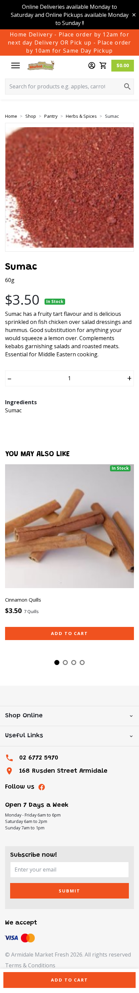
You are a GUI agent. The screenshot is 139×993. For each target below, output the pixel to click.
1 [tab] (56, 662)
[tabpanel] (69, 558)
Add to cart (69, 633)
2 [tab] (65, 662)
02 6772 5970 (38, 758)
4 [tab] (82, 662)
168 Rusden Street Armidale (63, 771)
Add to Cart (69, 980)
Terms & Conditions (30, 965)
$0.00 (122, 65)
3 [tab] (73, 662)
